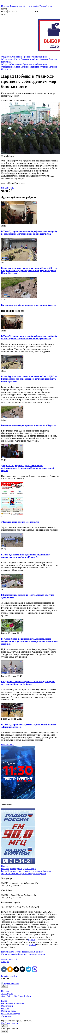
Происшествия (30, 57)
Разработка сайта (9, 976)
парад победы (7, 188)
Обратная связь (8, 873)
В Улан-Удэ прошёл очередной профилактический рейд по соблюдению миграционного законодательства (29, 232)
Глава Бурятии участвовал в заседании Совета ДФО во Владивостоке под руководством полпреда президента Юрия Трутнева (29, 270)
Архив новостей (9, 959)
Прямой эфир (37, 6)
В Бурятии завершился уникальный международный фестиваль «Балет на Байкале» (28, 682)
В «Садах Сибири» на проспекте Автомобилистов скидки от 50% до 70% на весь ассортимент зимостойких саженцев (29, 641)
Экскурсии (40, 873)
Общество (6, 57)
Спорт (17, 59)
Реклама (47, 871)
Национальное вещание (18, 871)
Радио (4, 871)
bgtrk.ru (31, 939)
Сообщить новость (10, 1023)
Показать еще (7, 744)
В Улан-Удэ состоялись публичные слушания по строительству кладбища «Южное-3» (25, 555)
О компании (36, 871)
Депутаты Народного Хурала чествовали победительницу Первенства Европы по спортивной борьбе (27, 468)
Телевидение (16, 6)
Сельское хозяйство (30, 59)
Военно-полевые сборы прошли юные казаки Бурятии (28, 305)
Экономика (16, 57)
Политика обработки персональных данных (22, 952)
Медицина (42, 57)
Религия (53, 59)
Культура (44, 59)
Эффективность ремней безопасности (20, 522)
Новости (5, 6)
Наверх (4, 866)
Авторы (5, 961)
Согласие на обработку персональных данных (23, 954)
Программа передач (25, 873)
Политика (6, 62)
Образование (7, 59)
